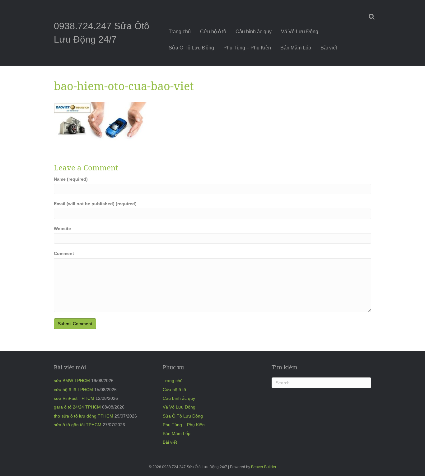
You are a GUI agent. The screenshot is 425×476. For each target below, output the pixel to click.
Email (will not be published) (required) (95, 203)
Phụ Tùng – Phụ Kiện (247, 47)
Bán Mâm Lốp (295, 47)
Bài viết (328, 47)
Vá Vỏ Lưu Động (299, 31)
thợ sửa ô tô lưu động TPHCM (83, 416)
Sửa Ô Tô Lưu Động (191, 47)
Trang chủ (180, 31)
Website (62, 228)
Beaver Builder (263, 467)
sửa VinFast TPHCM (74, 398)
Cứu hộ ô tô (213, 31)
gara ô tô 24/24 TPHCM (77, 406)
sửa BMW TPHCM (72, 380)
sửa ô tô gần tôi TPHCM (77, 424)
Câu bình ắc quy (254, 31)
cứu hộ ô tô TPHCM (73, 389)
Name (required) (71, 179)
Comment (64, 253)
